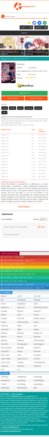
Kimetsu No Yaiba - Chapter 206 (15, 281)
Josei (35, 326)
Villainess (20, 366)
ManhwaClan (22, 388)
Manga (36, 329)
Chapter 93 (4, 173)
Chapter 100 (5, 153)
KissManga (38, 377)
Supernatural (22, 359)
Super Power (6, 359)
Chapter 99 (4, 156)
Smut (19, 355)
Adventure (29, 108)
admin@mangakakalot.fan (10, 427)
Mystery (4, 340)
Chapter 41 (4, 54)
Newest (4, 296)
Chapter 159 (5, 135)
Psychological (39, 344)
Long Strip (5, 329)
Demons (20, 311)
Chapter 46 (29, 54)
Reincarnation (6, 348)
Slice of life (5, 355)
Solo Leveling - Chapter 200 (14, 264)
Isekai (4, 112)
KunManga (21, 380)
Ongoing (37, 300)
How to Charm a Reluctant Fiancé (35, 52)
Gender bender (39, 318)
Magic (19, 329)
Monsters (37, 337)
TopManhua (21, 377)
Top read (37, 296)
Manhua (4, 333)
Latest (19, 296)
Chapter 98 (4, 159)
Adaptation (21, 304)
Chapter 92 (4, 176)
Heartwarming (22, 322)
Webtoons (37, 366)
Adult (36, 304)
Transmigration (39, 362)
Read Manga (15, 396)
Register (39, 27)
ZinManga (5, 377)
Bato (35, 388)
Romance (37, 348)
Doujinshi (37, 311)
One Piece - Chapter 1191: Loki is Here (18, 277)
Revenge (20, 348)
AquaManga (38, 384)
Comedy (4, 311)
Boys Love (21, 307)
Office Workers (39, 340)
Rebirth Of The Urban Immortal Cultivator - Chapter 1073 (24, 288)
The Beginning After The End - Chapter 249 (19, 274)
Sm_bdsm (37, 355)
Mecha (19, 337)
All (2, 300)
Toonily (3, 384)
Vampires (4, 366)
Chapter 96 (4, 165)
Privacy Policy (5, 394)
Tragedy (20, 362)
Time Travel (5, 362)
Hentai (36, 322)
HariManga (21, 384)
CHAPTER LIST (24, 93)
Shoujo (19, 351)
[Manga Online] (24, 6)
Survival (37, 359)
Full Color (20, 318)
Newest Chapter (36, 98)
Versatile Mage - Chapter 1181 (15, 267)
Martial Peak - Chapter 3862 (14, 257)
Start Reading (13, 98)
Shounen (37, 351)
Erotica (36, 315)
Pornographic (22, 344)
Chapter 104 (5, 141)
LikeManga (5, 388)
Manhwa (38, 108)
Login (23, 27)
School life (5, 351)
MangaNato (5, 380)
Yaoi (2, 370)
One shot (4, 344)
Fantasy (12, 108)
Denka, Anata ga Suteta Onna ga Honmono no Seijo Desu (11, 52)
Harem (3, 322)
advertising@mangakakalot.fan (10, 431)
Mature (3, 337)
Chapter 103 (5, 144)
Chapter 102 (5, 147)
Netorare (20, 340)
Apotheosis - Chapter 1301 (13, 271)
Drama (5, 108)
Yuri (18, 370)
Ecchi (19, 315)
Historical (4, 326)
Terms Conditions (17, 394)
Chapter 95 (4, 167)
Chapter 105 (5, 138)
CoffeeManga (39, 380)
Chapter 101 (5, 150)
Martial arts (38, 333)
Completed (21, 300)
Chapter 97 (4, 162)
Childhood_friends (41, 307)
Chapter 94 (4, 170)
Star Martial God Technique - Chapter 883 (19, 284)
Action (20, 108)
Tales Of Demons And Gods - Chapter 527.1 (19, 260)
